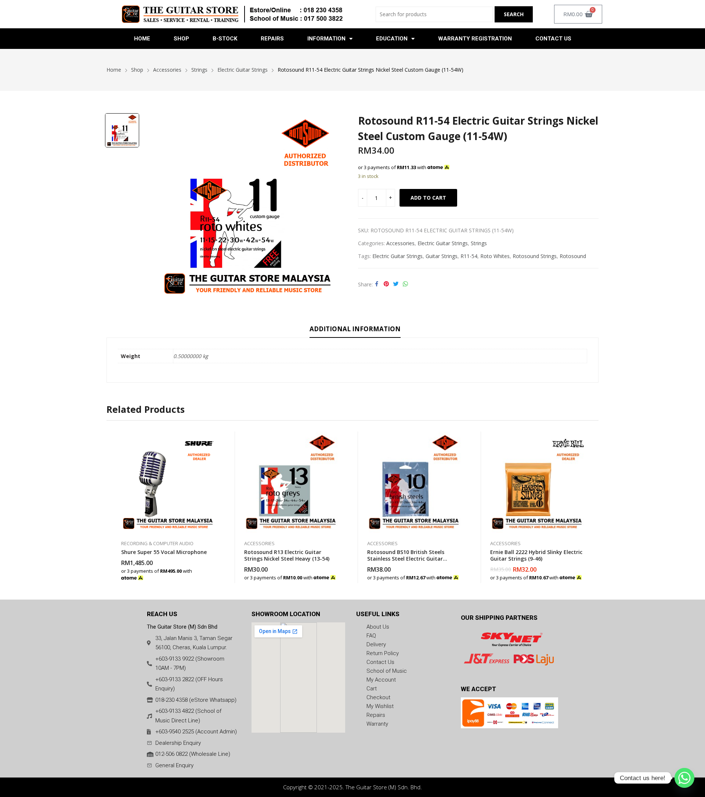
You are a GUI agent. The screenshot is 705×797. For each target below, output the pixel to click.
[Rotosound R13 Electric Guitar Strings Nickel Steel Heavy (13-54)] (291, 482)
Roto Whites (495, 256)
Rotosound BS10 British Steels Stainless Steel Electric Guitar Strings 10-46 (405, 558)
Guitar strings (442, 256)
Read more (214, 574)
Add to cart (428, 197)
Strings (479, 243)
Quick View (214, 439)
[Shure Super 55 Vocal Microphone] (168, 482)
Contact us (553, 38)
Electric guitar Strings (397, 256)
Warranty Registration (475, 38)
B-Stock (225, 38)
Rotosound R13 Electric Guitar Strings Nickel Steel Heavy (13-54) (286, 555)
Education (392, 38)
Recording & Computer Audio (157, 543)
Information (326, 38)
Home (142, 38)
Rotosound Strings (535, 256)
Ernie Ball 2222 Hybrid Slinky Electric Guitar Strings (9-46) (536, 555)
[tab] (355, 330)
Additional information (355, 329)
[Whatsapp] (684, 778)
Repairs (272, 38)
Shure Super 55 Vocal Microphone (164, 551)
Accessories (400, 243)
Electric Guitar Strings (442, 243)
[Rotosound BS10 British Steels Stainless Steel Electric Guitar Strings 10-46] (414, 482)
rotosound (573, 256)
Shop (181, 38)
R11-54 (468, 256)
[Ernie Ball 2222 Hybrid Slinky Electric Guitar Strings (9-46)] (537, 482)
